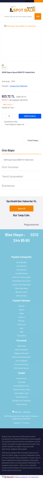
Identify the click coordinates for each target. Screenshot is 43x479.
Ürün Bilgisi (8, 150)
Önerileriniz (8, 185)
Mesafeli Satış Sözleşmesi (21, 401)
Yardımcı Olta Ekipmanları (21, 285)
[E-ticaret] (21, 477)
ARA (37, 16)
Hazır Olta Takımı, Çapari (22, 277)
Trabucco (21, 317)
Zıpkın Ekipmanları (21, 288)
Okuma (21, 310)
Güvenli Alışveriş (21, 397)
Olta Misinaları (21, 270)
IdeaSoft (17, 423)
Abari (22, 328)
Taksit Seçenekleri (12, 176)
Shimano (21, 306)
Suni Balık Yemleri (21, 273)
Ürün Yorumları (10, 167)
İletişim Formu (21, 378)
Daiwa (21, 313)
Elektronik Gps (21, 296)
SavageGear (21, 336)
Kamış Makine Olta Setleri (21, 281)
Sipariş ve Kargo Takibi (21, 389)
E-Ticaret (26, 423)
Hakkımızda (21, 346)
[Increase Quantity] (14, 116)
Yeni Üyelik (21, 382)
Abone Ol (21, 208)
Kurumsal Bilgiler (21, 361)
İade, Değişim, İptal (21, 393)
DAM (21, 332)
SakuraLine (21, 324)
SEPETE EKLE (30, 116)
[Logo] (21, 9)
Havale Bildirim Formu (21, 386)
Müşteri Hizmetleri (21, 350)
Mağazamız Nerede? (21, 353)
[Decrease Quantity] (4, 116)
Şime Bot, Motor (21, 292)
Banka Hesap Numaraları (21, 357)
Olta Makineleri (21, 262)
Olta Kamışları (21, 266)
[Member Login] (29, 1)
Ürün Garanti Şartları (21, 368)
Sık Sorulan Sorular (22, 364)
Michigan (21, 321)
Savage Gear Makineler (18, 86)
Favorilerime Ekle (10, 122)
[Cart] (38, 1)
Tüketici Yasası (21, 404)
